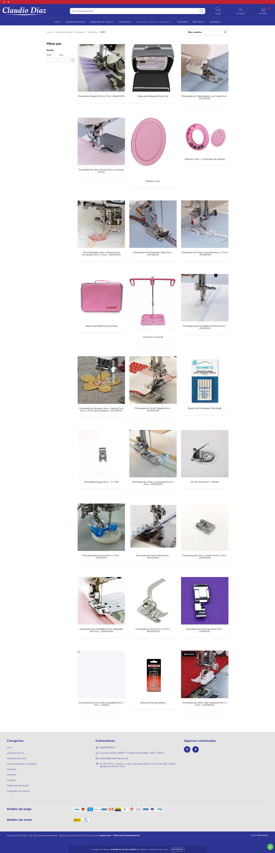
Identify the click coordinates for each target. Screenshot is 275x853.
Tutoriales (182, 22)
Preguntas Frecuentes (18, 791)
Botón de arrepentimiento (127, 835)
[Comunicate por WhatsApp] (270, 847)
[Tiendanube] (259, 836)
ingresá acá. (105, 835)
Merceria (198, 22)
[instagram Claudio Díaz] (4, 2)
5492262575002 (107, 747)
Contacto (215, 22)
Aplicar (73, 60)
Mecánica (92, 32)
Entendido (177, 849)
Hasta (61, 55)
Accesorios (125, 22)
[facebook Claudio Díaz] (8, 2)
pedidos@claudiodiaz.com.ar (114, 758)
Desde (49, 55)
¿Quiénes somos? (76, 22)
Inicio (58, 22)
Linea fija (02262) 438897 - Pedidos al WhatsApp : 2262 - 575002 (132, 753)
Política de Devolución (18, 785)
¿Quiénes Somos (15, 753)
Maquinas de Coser (16, 758)
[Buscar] (201, 11)
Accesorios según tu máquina (153, 22)
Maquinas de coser (101, 22)
